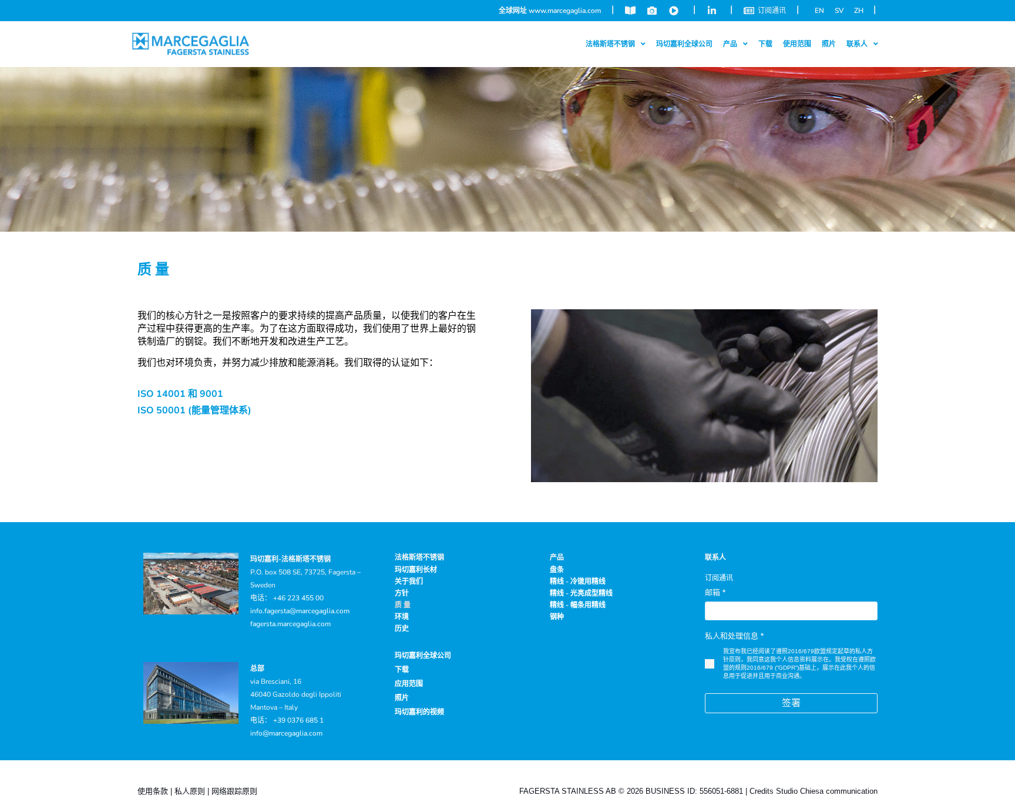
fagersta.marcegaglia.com (290, 624)
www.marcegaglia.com (565, 10)
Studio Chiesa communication (827, 791)
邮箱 (715, 593)
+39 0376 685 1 (298, 720)
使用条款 (152, 791)
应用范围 (409, 684)
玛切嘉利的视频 (419, 712)
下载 (765, 44)
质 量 (403, 605)
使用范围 (797, 44)
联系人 (715, 557)
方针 (402, 593)
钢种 (557, 616)
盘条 (557, 569)
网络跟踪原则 (234, 791)
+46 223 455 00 (298, 598)
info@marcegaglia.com (286, 733)
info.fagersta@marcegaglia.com (299, 611)
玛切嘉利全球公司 (684, 44)
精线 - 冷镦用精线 (578, 581)
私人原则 (189, 791)
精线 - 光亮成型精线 (581, 593)
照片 (829, 44)
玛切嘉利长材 (416, 569)
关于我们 (409, 581)
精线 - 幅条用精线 (578, 605)
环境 (402, 616)
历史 (402, 628)
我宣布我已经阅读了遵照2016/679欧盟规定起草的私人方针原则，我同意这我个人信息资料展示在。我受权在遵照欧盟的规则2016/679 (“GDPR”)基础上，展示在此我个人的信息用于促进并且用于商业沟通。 (799, 663)
